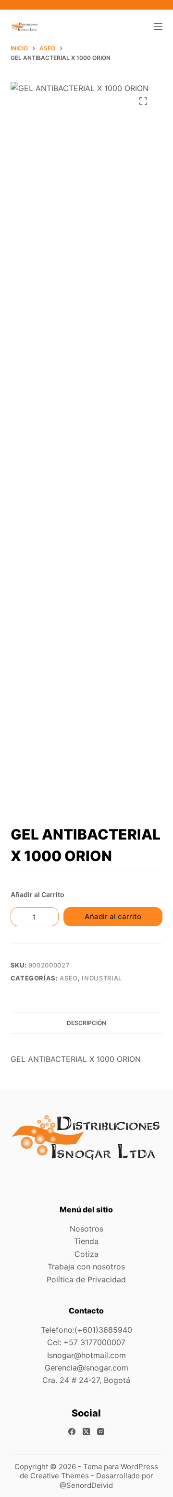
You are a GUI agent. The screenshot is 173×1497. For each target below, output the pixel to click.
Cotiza (86, 1254)
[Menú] (158, 26)
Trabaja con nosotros (86, 1266)
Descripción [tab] (86, 1022)
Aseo (69, 978)
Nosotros (86, 1228)
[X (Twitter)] (86, 1431)
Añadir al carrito (113, 916)
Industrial (102, 978)
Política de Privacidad (86, 1279)
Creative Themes (59, 1475)
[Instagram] (100, 1431)
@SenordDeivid (86, 1485)
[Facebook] (71, 1431)
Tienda (86, 1241)
